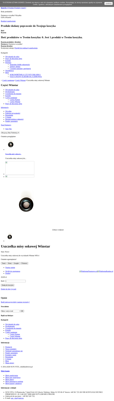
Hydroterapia (10, 92)
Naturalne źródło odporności (20, 65)
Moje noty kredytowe (12, 377)
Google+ (16, 263)
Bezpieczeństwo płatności (14, 119)
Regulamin (9, 115)
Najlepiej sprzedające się (14, 351)
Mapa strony (9, 363)
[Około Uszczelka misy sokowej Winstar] (10, 150)
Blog (7, 73)
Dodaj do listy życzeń (8, 289)
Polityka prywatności (12, 113)
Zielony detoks (15, 67)
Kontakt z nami (10, 355)
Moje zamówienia (11, 375)
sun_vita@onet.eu (17, 398)
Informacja (4, 107)
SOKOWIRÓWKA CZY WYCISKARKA (25, 75)
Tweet (4, 263)
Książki (8, 61)
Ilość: (3, 281)
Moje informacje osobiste (14, 381)
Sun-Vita (8, 129)
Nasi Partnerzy (6, 125)
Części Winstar (20, 80)
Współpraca (9, 71)
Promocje (8, 347)
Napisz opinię (10, 267)
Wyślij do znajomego (12, 271)
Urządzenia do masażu (13, 94)
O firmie (8, 117)
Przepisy (8, 63)
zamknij (108, 3)
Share (10, 263)
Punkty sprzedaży (11, 121)
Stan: (3, 252)
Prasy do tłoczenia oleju (13, 59)
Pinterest (24, 263)
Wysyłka (8, 111)
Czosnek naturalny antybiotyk (20, 69)
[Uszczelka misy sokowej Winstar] (9, 241)
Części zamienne (8, 80)
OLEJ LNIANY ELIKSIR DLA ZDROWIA (26, 77)
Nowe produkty (10, 349)
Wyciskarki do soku (12, 57)
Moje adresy (9, 379)
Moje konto (5, 371)
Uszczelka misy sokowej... (13, 154)
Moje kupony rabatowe (13, 383)
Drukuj (7, 273)
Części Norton (15, 100)
